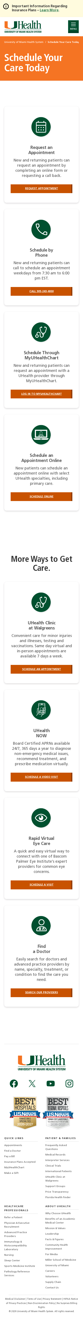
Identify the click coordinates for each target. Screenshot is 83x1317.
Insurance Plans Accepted (20, 1162)
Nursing (9, 1255)
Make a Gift (11, 1173)
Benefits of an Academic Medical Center (60, 1221)
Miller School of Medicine (60, 1260)
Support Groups (55, 1186)
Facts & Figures (54, 1239)
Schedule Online (41, 496)
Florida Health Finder (58, 1197)
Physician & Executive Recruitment (17, 1225)
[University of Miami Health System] (23, 26)
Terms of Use (34, 1299)
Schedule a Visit (42, 884)
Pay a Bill (9, 1156)
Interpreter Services (57, 1160)
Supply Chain (53, 1282)
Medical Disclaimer (15, 1299)
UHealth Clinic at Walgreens (55, 1179)
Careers (50, 1271)
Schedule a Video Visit (41, 777)
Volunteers (52, 1276)
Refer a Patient (13, 1217)
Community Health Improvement (56, 1247)
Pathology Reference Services (17, 1273)
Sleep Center (12, 1260)
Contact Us (52, 1287)
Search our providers (41, 992)
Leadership (52, 1234)
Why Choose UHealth (58, 1213)
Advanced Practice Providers (15, 1234)
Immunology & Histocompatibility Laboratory (15, 1246)
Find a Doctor (12, 1151)
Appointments (13, 1145)
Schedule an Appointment (41, 669)
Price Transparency (57, 1192)
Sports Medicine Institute (19, 1266)
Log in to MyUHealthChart (41, 394)
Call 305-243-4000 (41, 291)
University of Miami (57, 1265)
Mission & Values (55, 1228)
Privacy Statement (52, 1299)
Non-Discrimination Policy (41, 1303)
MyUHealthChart (14, 1167)
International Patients (58, 1171)
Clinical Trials (53, 1166)
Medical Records (55, 1155)
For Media (51, 1254)
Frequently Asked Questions (56, 1147)
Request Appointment (41, 188)
